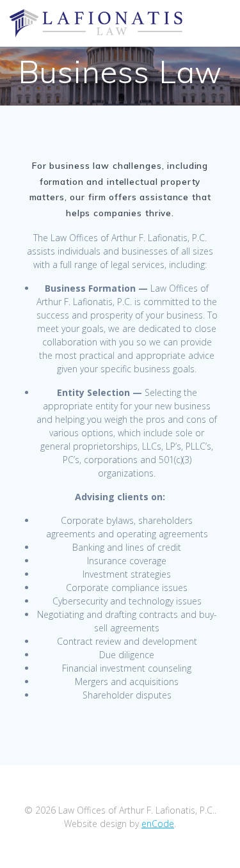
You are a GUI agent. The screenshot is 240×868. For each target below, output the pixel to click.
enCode (157, 823)
